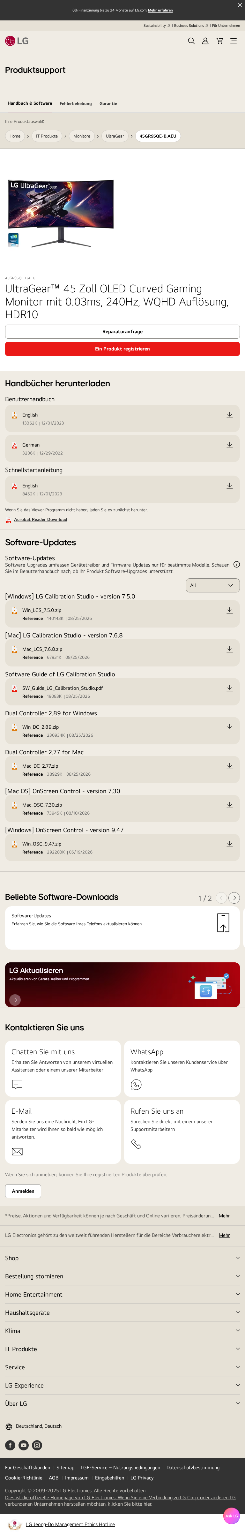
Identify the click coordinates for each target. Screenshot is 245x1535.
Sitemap (65, 1467)
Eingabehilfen (109, 1478)
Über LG (16, 1403)
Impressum (77, 1478)
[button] (191, 40)
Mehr (224, 1216)
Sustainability (155, 25)
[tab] (30, 104)
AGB (54, 1478)
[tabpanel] (122, 560)
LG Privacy (141, 1478)
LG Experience (24, 1385)
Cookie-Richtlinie (23, 1478)
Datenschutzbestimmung (193, 1467)
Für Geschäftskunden (27, 1467)
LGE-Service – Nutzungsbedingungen (120, 1467)
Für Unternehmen (226, 25)
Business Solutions (189, 25)
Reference (32, 618)
